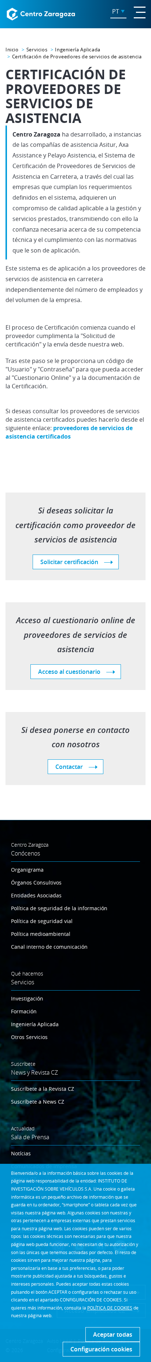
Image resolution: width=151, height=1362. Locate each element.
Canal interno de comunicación (49, 946)
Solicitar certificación (69, 562)
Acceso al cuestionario (69, 672)
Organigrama (27, 869)
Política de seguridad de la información (59, 908)
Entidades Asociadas (36, 895)
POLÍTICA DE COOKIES (109, 1308)
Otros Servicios (29, 1037)
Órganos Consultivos (36, 882)
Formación (24, 1011)
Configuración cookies (101, 1349)
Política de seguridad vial (42, 921)
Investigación (27, 998)
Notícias (21, 1153)
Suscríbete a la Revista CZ (42, 1088)
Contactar (69, 767)
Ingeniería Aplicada (77, 49)
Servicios (36, 49)
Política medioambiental (40, 933)
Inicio (12, 49)
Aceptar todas (112, 1334)
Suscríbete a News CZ (37, 1101)
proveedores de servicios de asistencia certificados (69, 432)
